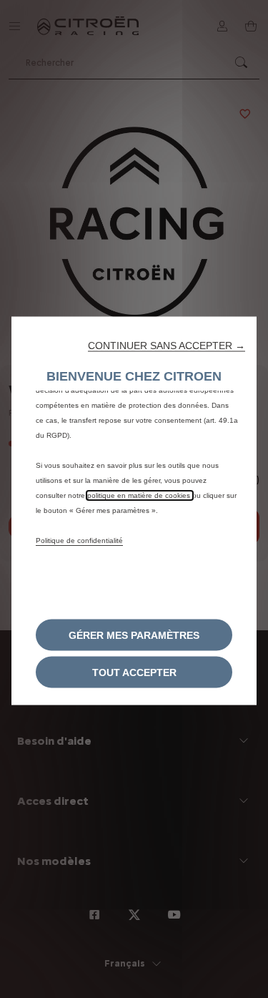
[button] (166, 345)
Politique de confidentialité (79, 540)
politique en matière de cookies (139, 495)
